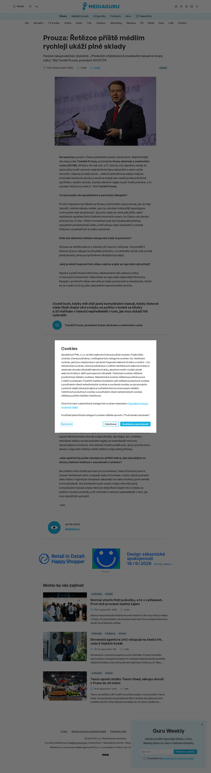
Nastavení (66, 423)
